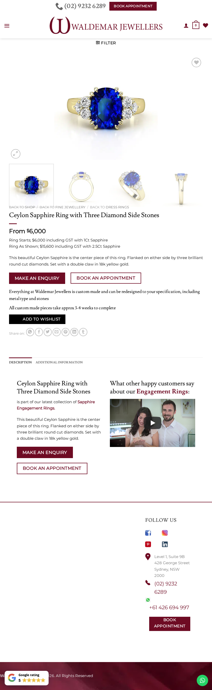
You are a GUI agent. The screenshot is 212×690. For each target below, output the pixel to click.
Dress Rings (117, 207)
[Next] (192, 108)
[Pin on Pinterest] (66, 332)
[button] (7, 25)
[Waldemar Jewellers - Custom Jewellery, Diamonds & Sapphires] (106, 25)
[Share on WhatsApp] (30, 332)
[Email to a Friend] (56, 332)
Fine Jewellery (70, 207)
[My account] (186, 25)
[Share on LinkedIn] (74, 332)
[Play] (152, 423)
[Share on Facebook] (39, 332)
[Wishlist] (205, 25)
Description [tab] (20, 362)
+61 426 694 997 (169, 607)
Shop (30, 207)
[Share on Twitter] (48, 332)
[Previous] (19, 108)
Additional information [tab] (59, 362)
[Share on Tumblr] (83, 332)
